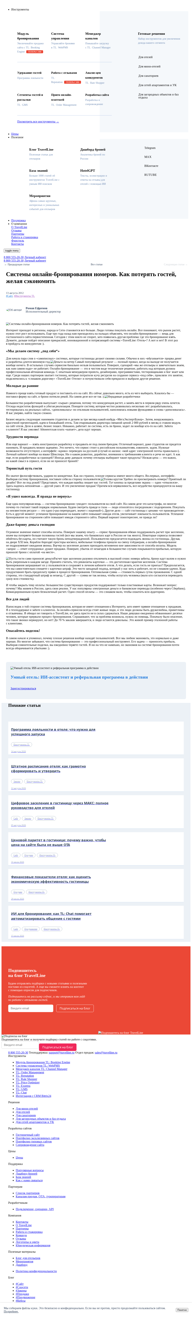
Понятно (182, 1310)
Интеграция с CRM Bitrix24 (33, 1095)
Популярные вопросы (30, 1170)
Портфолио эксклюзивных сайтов (37, 1138)
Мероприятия (24, 1261)
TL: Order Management (30, 1072)
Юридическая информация (33, 1245)
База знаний (23, 1177)
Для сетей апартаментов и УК (35, 1122)
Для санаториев (26, 1115)
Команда (21, 1235)
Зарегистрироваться (23, 688)
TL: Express (23, 1085)
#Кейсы (21, 1300)
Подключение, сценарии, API (35, 1209)
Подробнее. (11, 1311)
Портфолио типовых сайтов (34, 1141)
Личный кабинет (35, 257)
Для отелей (23, 1112)
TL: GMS (22, 1089)
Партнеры (22, 1228)
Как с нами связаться (29, 1180)
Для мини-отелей (27, 1108)
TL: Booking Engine (43, 1062)
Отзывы (21, 1238)
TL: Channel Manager (41, 1069)
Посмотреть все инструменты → (38, 121)
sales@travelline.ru (106, 1052)
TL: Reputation (25, 1075)
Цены (15, 133)
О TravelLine (24, 1225)
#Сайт (9, 296)
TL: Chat (21, 1092)
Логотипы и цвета (27, 1242)
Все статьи (97, 264)
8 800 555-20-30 (14, 257)
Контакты (22, 1221)
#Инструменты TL (24, 296)
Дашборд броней (26, 1173)
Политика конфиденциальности (36, 1271)
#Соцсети (22, 1287)
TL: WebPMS (38, 1065)
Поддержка (18, 220)
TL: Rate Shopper (26, 1079)
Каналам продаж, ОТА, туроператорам (40, 1196)
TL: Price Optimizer (28, 1082)
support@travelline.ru (61, 1052)
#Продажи (22, 1294)
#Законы (21, 1290)
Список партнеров (28, 1193)
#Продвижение (25, 1297)
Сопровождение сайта (30, 1144)
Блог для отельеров (28, 1258)
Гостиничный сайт (28, 1134)
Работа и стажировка (29, 1231)
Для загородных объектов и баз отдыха (41, 1118)
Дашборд (21, 1264)
